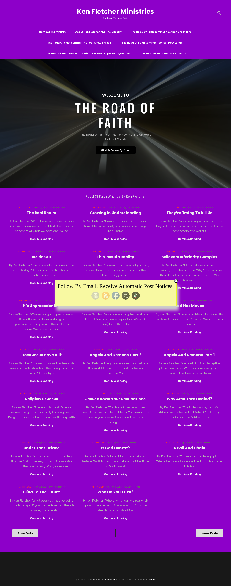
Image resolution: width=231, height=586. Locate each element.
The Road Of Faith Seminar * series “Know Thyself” (80, 43)
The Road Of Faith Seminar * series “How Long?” (153, 43)
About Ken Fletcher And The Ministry (98, 32)
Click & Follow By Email (118, 151)
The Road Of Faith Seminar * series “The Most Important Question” (88, 53)
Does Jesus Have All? (42, 354)
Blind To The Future (41, 492)
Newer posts (209, 533)
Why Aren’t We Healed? (189, 398)
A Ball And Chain (189, 448)
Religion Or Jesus (41, 398)
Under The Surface (42, 448)
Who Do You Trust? (115, 492)
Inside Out (41, 256)
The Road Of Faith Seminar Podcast (163, 53)
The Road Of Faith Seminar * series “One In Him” (161, 32)
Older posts (25, 533)
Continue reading (41, 239)
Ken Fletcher (59, 207)
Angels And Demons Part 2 (115, 354)
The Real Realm (41, 212)
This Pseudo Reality (115, 256)
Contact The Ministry (52, 32)
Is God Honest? (115, 448)
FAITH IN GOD (24, 207)
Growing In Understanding (115, 212)
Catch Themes (149, 579)
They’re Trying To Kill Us (189, 212)
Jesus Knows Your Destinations (115, 398)
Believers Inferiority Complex (189, 256)
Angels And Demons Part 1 (189, 354)
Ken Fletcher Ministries (115, 11)
